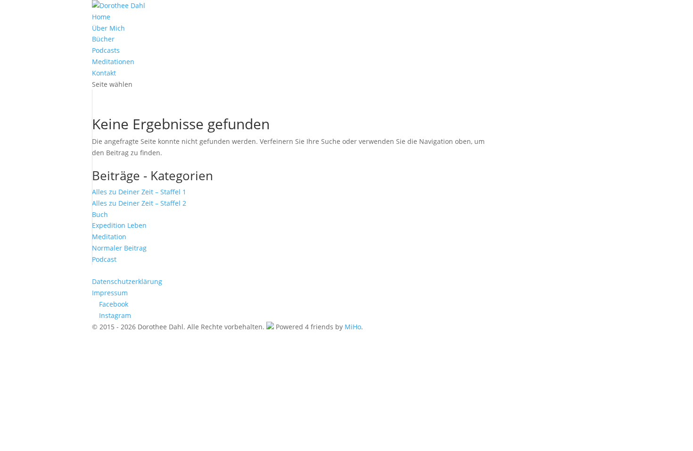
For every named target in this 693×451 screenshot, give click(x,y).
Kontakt (104, 72)
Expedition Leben (119, 225)
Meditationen (113, 61)
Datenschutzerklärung (127, 281)
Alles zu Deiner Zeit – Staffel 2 (139, 203)
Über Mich (108, 28)
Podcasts (106, 50)
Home (101, 16)
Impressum (110, 292)
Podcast (104, 259)
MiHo (353, 326)
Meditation (109, 236)
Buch (100, 214)
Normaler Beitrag (119, 247)
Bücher (103, 38)
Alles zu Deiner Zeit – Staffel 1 (139, 191)
